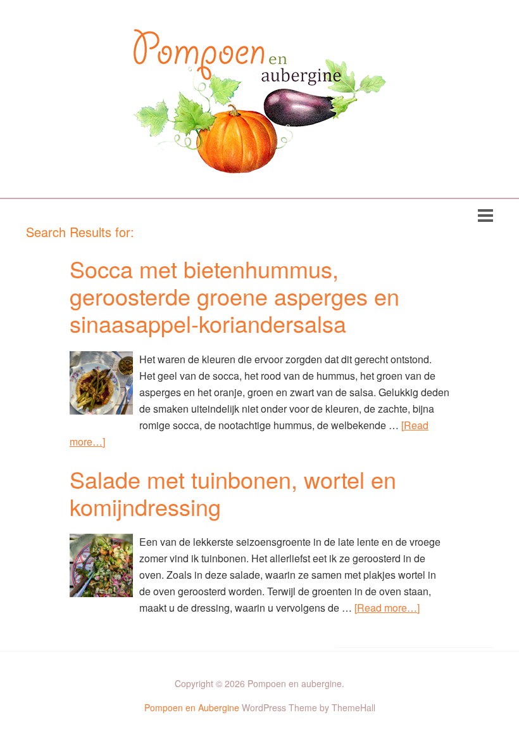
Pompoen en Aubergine (191, 707)
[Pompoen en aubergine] (259, 163)
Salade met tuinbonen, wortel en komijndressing (233, 492)
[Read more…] (387, 607)
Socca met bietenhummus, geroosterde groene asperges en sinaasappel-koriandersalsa (234, 295)
